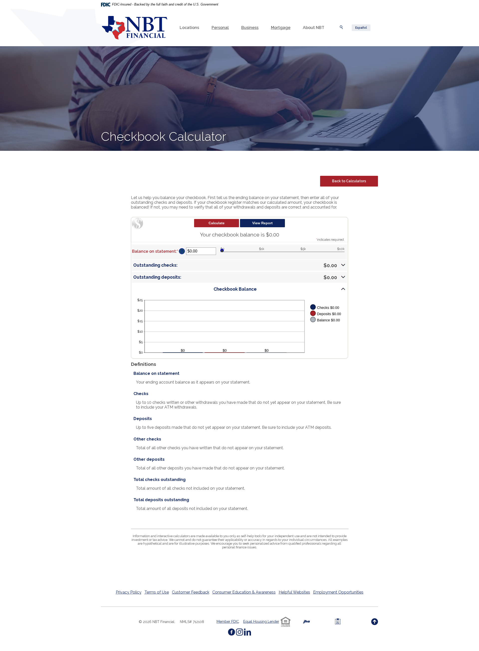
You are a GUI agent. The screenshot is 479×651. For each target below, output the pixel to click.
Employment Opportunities (338, 592)
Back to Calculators (349, 181)
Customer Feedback (190, 592)
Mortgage (280, 27)
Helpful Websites (294, 592)
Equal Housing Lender (261, 622)
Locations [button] (189, 27)
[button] (239, 265)
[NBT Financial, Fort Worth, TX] (134, 27)
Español (361, 27)
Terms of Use (156, 592)
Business (249, 27)
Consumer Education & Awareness (244, 592)
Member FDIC (228, 622)
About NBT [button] (313, 27)
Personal (220, 27)
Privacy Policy (128, 592)
